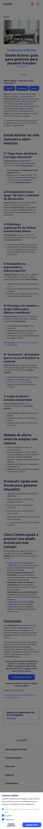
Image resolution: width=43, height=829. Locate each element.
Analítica (8, 815)
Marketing (9, 819)
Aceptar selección (11, 825)
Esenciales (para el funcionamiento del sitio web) (22, 810)
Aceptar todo (32, 825)
